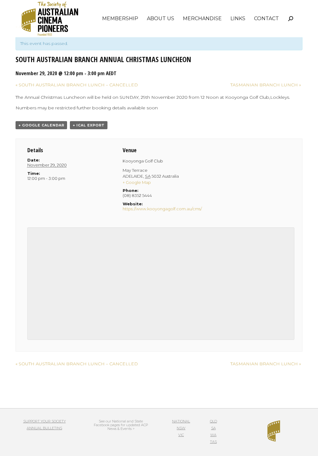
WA (213, 435)
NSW (181, 428)
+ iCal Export (89, 125)
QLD (213, 421)
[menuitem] (120, 19)
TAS (213, 442)
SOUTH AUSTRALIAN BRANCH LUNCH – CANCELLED (77, 85)
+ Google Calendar (41, 125)
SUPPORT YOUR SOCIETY (44, 421)
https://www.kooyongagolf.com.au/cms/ (162, 208)
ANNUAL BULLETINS (44, 428)
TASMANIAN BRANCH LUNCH (265, 85)
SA (213, 428)
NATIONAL (181, 421)
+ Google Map (137, 182)
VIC (181, 435)
